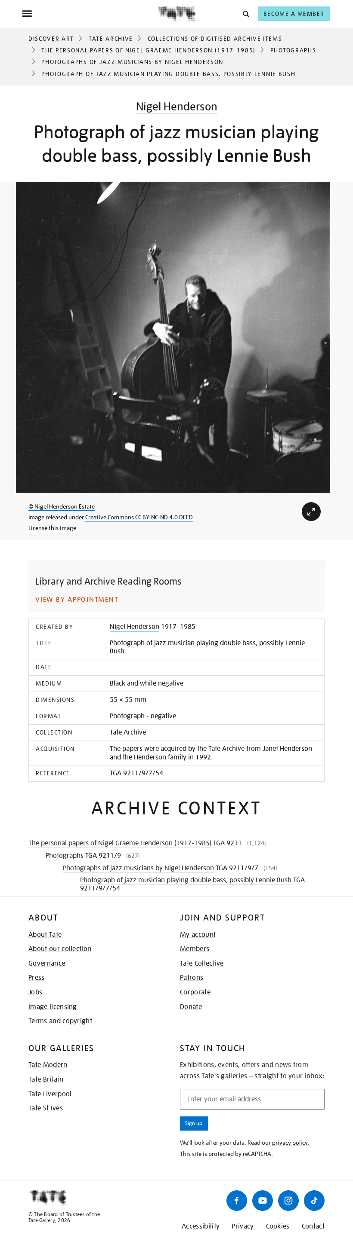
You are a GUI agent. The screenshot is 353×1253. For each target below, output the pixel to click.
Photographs (293, 50)
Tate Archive (111, 39)
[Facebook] (236, 1200)
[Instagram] (288, 1200)
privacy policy (290, 1142)
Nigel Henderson (176, 106)
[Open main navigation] (89, 14)
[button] (245, 13)
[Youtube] (262, 1200)
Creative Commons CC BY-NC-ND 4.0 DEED (139, 517)
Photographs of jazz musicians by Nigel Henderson (132, 62)
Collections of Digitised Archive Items (215, 39)
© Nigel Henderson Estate (61, 506)
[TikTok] (314, 1200)
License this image (52, 528)
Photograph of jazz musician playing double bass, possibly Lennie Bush (185, 880)
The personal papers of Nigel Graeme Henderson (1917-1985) (148, 50)
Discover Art (51, 39)
